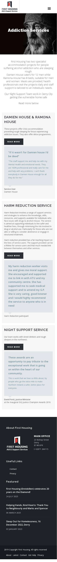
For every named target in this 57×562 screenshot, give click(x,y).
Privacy (13, 473)
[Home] (9, 6)
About (8, 555)
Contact (13, 469)
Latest (15, 555)
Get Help (32, 555)
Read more (13, 142)
